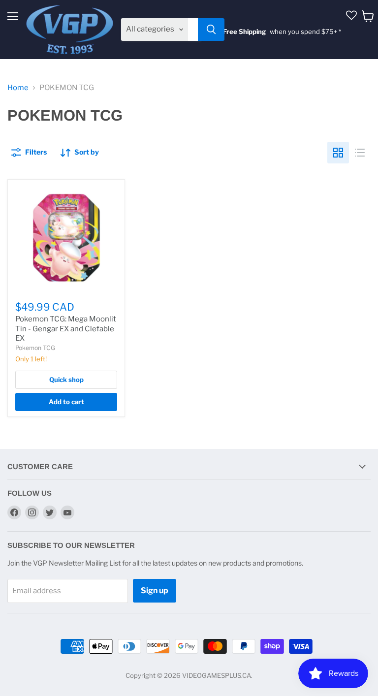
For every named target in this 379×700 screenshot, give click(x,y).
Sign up (154, 590)
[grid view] (338, 152)
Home (18, 88)
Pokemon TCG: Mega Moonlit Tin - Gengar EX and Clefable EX (65, 329)
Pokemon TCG (35, 347)
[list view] (360, 152)
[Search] (211, 29)
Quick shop (66, 379)
